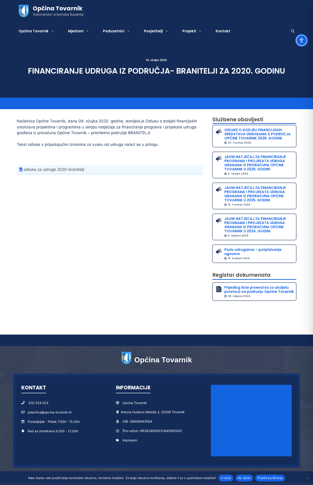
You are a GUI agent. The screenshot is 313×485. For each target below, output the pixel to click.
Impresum (129, 440)
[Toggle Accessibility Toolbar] (302, 40)
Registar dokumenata (241, 275)
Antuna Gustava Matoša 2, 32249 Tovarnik (153, 412)
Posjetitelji (153, 31)
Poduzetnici (113, 31)
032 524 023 (38, 403)
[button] (292, 31)
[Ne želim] (307, 478)
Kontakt (223, 31)
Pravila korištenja (270, 478)
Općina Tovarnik (57, 8)
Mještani (75, 31)
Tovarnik (140, 403)
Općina (128, 403)
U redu (226, 478)
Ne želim (244, 478)
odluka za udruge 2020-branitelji (54, 169)
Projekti (189, 31)
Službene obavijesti (237, 119)
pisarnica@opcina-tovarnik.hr (50, 412)
